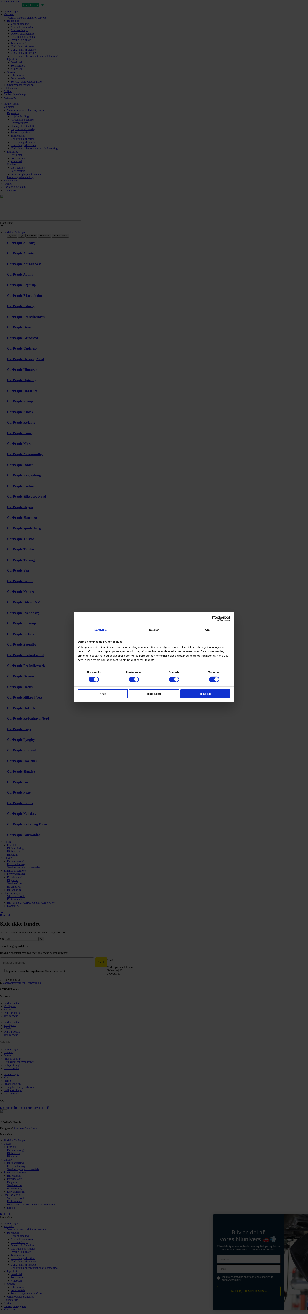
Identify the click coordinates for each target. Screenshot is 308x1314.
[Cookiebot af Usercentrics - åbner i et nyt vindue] (214, 618)
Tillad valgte (154, 693)
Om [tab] (207, 629)
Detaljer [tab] (154, 629)
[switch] (134, 679)
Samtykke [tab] (100, 629)
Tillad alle (205, 693)
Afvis (103, 693)
